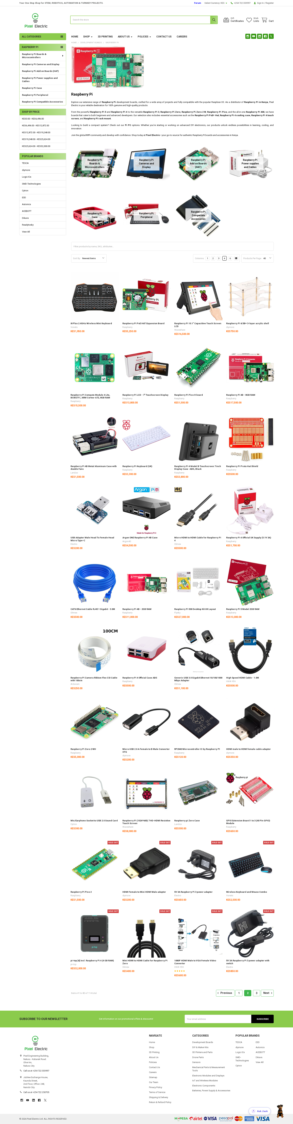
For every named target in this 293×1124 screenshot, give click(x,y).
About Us (124, 36)
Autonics (26, 204)
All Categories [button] (31, 36)
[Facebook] (265, 36)
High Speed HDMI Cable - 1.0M (242, 677)
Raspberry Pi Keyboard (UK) (137, 466)
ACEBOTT (26, 211)
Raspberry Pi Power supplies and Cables (40, 80)
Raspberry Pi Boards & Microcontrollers (34, 56)
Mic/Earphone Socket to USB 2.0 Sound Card (94, 820)
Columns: (199, 258)
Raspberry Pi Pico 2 (81, 892)
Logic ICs (26, 177)
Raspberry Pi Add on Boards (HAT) (40, 71)
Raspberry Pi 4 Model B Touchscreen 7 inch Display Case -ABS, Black (197, 467)
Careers (182, 36)
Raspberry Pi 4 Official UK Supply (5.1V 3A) (248, 537)
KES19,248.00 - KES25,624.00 (36, 139)
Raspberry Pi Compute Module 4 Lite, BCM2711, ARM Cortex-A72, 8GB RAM (90, 396)
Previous (226, 993)
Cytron (25, 190)
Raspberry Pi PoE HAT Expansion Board (143, 323)
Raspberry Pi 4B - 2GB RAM (136, 609)
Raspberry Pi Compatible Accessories (42, 101)
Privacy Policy (155, 1087)
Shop (86, 36)
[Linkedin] (259, 36)
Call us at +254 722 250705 (36, 1092)
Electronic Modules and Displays (208, 1075)
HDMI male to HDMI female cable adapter (248, 749)
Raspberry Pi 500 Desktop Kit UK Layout (195, 609)
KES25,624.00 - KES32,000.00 (36, 146)
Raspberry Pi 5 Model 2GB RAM (242, 609)
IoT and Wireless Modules (205, 1080)
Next (266, 993)
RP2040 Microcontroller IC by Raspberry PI (197, 749)
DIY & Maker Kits (200, 1047)
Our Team (153, 1082)
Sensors (196, 1062)
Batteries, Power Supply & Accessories (211, 1090)
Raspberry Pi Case (32, 88)
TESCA (25, 163)
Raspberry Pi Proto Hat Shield (242, 466)
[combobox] (144, 20)
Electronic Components (203, 1085)
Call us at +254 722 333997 (36, 1070)
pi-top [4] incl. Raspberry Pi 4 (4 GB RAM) (92, 960)
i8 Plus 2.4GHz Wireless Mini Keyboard (91, 323)
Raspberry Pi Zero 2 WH (83, 749)
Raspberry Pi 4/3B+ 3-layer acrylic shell (247, 323)
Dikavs (25, 218)
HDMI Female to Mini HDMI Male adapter (144, 892)
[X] (271, 36)
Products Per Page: (252, 258)
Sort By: (77, 258)
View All (26, 231)
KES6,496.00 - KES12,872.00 (35, 125)
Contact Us (164, 36)
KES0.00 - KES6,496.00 (33, 118)
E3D (24, 197)
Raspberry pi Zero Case (187, 820)
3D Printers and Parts (202, 1052)
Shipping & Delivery (158, 1097)
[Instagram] (247, 36)
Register (270, 3)
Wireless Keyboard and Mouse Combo (246, 892)
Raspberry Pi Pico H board (188, 395)
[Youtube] (253, 36)
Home (74, 36)
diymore (26, 170)
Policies (143, 36)
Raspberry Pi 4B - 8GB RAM (240, 395)
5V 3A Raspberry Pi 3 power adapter (193, 892)
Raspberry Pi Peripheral (35, 95)
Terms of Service (157, 1092)
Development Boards (202, 1042)
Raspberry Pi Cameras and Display (40, 64)
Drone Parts (198, 1057)
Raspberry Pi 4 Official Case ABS (139, 677)
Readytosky (28, 225)
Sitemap (153, 1077)
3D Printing (105, 36)
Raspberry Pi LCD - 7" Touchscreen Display (145, 395)
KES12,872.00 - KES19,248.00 (36, 132)
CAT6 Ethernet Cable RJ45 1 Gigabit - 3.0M (93, 609)
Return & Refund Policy (160, 1102)
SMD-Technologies (31, 184)
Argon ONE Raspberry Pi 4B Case (140, 537)
